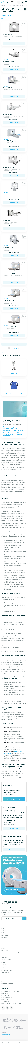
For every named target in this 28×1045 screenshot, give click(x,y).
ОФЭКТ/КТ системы (6, 959)
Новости (3, 933)
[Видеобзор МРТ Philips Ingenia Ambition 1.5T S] (14, 875)
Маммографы (4, 950)
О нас (2, 926)
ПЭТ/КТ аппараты (5, 960)
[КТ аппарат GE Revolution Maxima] (14, 27)
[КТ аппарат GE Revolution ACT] (14, 106)
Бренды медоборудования (7, 983)
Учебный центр (4, 973)
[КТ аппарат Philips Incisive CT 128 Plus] (14, 266)
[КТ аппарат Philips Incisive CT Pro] (14, 292)
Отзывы (3, 930)
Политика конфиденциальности (8, 985)
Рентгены (3, 948)
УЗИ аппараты (4, 946)
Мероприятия (4, 935)
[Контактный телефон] (18, 2)
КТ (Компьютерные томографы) (8, 953)
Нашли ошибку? (5, 1034)
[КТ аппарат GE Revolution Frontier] (14, 160)
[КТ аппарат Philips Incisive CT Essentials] (14, 319)
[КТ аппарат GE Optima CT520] (14, 80)
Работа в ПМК (4, 939)
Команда (3, 928)
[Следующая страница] (19, 348)
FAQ (2, 981)
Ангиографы (4, 957)
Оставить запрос (14, 850)
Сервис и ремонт (5, 972)
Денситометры (5, 964)
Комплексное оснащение (7, 970)
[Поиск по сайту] (22, 2)
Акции (2, 979)
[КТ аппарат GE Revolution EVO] (14, 186)
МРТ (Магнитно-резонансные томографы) (11, 952)
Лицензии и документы (6, 941)
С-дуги (3, 955)
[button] (6, 15)
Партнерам (4, 937)
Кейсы (2, 932)
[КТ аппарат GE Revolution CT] (14, 213)
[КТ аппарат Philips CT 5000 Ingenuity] (14, 133)
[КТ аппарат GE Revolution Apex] (14, 239)
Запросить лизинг (14, 828)
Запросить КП (14, 43)
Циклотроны (4, 962)
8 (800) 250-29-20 (9, 902)
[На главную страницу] (9, 2)
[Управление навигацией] (26, 2)
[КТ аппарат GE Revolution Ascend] (14, 53)
